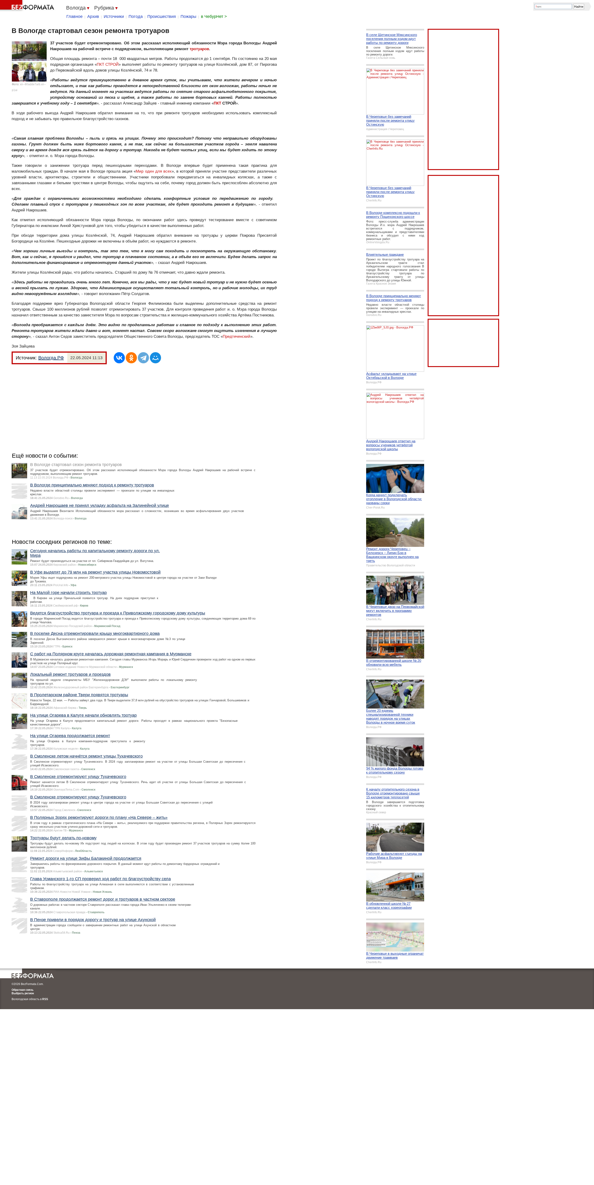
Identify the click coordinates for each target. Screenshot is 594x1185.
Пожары (188, 16)
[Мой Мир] (155, 357)
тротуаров (199, 49)
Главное (74, 16)
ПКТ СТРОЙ (108, 64)
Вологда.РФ (51, 357)
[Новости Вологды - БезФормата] (28, 6)
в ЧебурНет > (214, 16)
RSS (45, 999)
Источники (114, 16)
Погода (136, 16)
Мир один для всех (153, 171)
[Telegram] (143, 357)
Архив (93, 16)
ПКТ (217, 103)
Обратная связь (22, 989)
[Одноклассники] (131, 357)
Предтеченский (236, 336)
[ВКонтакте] (119, 357)
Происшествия (161, 16)
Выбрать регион (23, 993)
